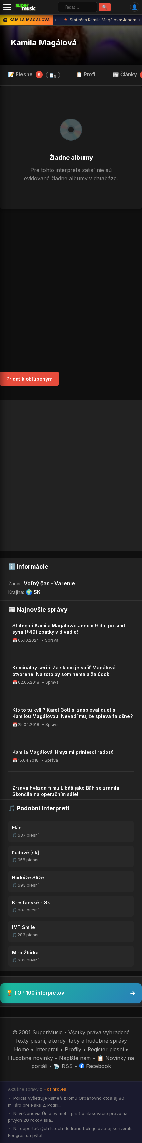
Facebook (97, 1066)
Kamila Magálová (44, 42)
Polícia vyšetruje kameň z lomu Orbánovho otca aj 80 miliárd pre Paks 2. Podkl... (66, 1101)
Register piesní (106, 1049)
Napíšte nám (75, 1058)
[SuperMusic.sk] (25, 7)
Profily (73, 1049)
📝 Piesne (32, 74)
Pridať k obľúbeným (29, 379)
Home (21, 1049)
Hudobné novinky (30, 1058)
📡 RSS (63, 1066)
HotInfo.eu (54, 1089)
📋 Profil (86, 74)
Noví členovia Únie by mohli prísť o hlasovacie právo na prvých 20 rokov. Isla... (68, 1117)
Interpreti (46, 1049)
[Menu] (7, 7)
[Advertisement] (71, 290)
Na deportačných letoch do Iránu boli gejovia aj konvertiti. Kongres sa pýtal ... (70, 1132)
